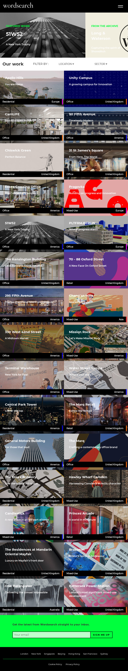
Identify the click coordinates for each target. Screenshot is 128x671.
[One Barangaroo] (32, 597)
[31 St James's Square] (96, 161)
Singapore (49, 654)
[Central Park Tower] (32, 415)
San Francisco (90, 654)
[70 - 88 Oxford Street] (96, 270)
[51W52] (32, 234)
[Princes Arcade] (96, 524)
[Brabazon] (96, 560)
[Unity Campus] (96, 89)
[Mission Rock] (96, 343)
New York (36, 654)
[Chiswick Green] (32, 161)
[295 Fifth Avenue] (32, 306)
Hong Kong (74, 654)
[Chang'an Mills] (96, 306)
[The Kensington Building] (32, 270)
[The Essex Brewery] (32, 488)
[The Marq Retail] (96, 415)
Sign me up (101, 634)
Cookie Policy (55, 664)
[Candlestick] (32, 524)
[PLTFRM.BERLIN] (96, 234)
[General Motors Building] (32, 452)
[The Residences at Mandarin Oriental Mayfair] (32, 560)
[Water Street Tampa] (96, 379)
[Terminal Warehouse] (32, 379)
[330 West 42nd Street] (32, 343)
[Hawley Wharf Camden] (96, 488)
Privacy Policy (73, 664)
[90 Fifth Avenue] (96, 125)
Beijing (61, 654)
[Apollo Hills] (32, 89)
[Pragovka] (96, 198)
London (24, 654)
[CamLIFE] (32, 125)
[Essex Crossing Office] (32, 198)
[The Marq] (96, 452)
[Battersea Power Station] (96, 597)
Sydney (104, 654)
